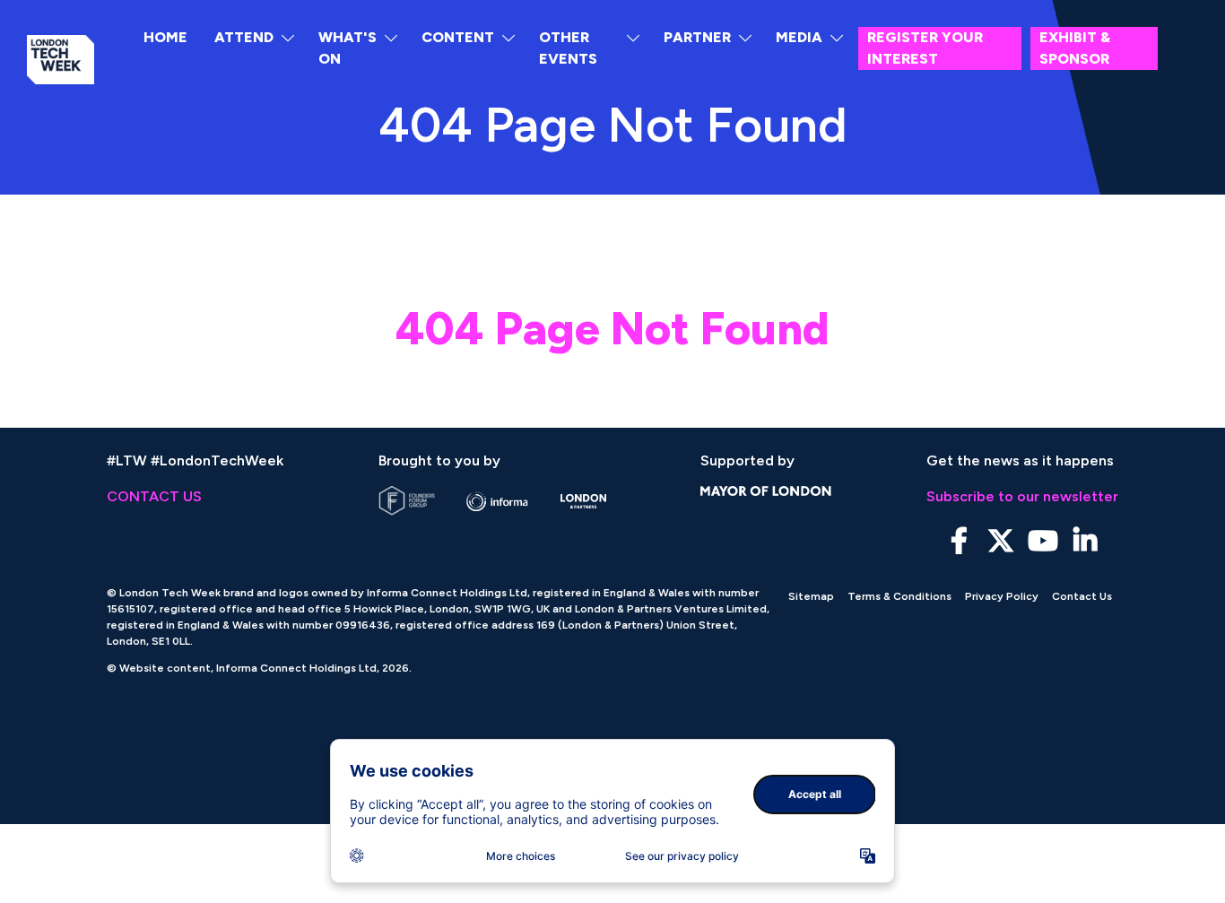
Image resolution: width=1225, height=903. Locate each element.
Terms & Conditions (899, 596)
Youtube (1043, 541)
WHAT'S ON (347, 48)
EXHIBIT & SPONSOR (1074, 48)
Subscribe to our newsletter (1022, 496)
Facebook (959, 541)
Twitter (1001, 541)
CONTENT (457, 37)
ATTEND (244, 37)
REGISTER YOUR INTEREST (925, 48)
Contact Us (1082, 596)
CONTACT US (154, 496)
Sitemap (811, 596)
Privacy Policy (1001, 596)
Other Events (568, 48)
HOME (165, 37)
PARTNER (697, 37)
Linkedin (1085, 541)
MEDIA (799, 37)
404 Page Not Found (612, 328)
